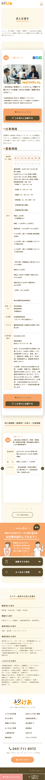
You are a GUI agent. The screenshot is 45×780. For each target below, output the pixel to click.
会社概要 (29, 723)
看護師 (15, 620)
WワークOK (6, 673)
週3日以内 (34, 670)
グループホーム (19, 641)
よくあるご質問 (10, 728)
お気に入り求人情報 (33, 714)
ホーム (4, 31)
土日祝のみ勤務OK (33, 675)
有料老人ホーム (7, 641)
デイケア (38, 650)
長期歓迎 (25, 665)
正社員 (9, 631)
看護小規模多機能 (26, 648)
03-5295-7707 (19, 336)
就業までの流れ (10, 723)
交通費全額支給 (7, 665)
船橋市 (25, 31)
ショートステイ (7, 646)
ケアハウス (24, 653)
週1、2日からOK (23, 677)
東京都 (4, 610)
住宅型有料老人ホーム (9, 650)
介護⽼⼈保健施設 (20, 646)
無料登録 (8, 737)
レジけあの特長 (10, 714)
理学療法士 (36, 620)
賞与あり (25, 682)
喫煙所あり (20, 675)
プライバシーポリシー (9, 771)
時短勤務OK (6, 682)
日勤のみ (19, 680)
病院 (31, 650)
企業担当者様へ (31, 718)
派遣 (3, 631)
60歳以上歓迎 (16, 670)
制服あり (26, 670)
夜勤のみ (24, 673)
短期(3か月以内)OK (8, 675)
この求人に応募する (24, 118)
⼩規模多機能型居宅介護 (10, 653)
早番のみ (13, 677)
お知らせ (29, 733)
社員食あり (15, 682)
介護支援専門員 (24, 620)
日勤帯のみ (15, 673)
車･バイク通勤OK (28, 668)
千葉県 (18, 31)
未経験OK (27, 680)
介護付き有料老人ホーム (10, 648)
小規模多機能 (23, 650)
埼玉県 (25, 610)
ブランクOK (34, 665)
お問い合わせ (24, 760)
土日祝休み (5, 670)
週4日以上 (17, 668)
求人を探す (9, 718)
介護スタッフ (6, 620)
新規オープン (6, 685)
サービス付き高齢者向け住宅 (11, 643)
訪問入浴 (5, 655)
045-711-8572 (24, 749)
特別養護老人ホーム (33, 641)
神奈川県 (11, 610)
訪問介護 (33, 653)
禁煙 (34, 680)
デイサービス (27, 643)
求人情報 (11, 31)
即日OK (17, 665)
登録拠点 (29, 728)
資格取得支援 (34, 682)
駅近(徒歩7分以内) (8, 680)
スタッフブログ (31, 737)
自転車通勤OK (6, 668)
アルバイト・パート (20, 631)
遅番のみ (5, 677)
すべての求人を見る (22, 515)
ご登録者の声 (10, 733)
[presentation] (2, 468)
